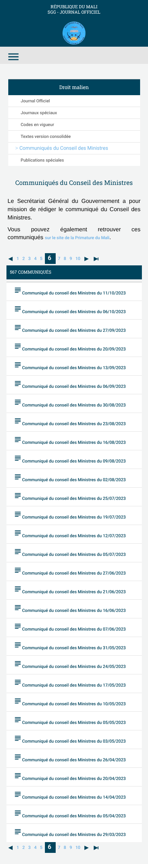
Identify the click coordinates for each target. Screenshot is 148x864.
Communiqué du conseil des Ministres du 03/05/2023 (70, 739)
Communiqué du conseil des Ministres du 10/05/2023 (70, 701)
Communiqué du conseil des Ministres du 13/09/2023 (70, 365)
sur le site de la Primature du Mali (77, 237)
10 (77, 258)
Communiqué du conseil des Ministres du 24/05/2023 (70, 664)
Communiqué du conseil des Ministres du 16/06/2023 (70, 608)
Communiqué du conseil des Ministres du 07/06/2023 (70, 627)
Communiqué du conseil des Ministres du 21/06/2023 (70, 589)
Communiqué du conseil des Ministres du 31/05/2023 (70, 645)
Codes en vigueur (37, 124)
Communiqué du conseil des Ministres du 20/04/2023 (70, 776)
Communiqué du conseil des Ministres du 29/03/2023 (70, 832)
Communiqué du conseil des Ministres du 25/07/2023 (70, 496)
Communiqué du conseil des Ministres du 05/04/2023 (70, 813)
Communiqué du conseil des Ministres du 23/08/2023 (70, 421)
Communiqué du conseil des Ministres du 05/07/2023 (70, 552)
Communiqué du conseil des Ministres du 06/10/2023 (70, 309)
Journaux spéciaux (39, 112)
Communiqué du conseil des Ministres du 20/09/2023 (70, 347)
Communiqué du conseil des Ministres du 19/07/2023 (70, 515)
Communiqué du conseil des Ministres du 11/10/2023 (70, 291)
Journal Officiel (35, 100)
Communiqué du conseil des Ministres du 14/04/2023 (70, 795)
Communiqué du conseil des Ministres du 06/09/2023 (70, 384)
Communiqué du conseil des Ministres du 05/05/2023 (70, 720)
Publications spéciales (42, 160)
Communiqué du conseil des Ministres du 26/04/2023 (70, 757)
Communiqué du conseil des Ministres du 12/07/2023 (70, 533)
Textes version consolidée (46, 136)
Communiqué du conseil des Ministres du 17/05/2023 (70, 683)
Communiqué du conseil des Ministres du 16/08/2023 (70, 440)
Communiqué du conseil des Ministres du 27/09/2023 (70, 328)
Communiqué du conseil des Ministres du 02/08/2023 (70, 477)
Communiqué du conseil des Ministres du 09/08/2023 (70, 459)
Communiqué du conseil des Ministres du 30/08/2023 (70, 403)
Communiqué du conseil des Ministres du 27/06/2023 (70, 571)
